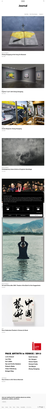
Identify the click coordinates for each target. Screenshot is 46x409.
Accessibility (23, 407)
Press (10, 407)
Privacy (18, 407)
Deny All (10, 215)
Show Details (39, 212)
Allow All (36, 215)
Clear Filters (26, 14)
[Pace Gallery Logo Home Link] (23, 1)
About (3, 407)
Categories (41, 14)
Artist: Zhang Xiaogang (33, 14)
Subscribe (4, 401)
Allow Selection (23, 215)
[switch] (18, 209)
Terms (14, 407)
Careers (6, 407)
